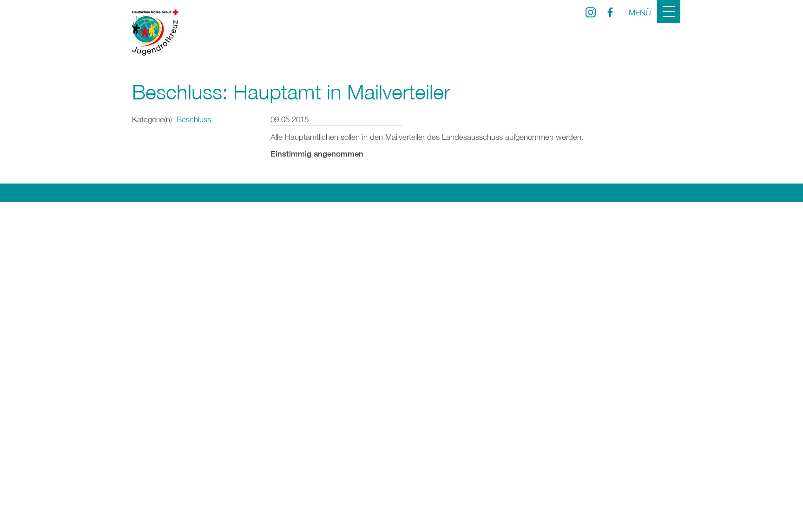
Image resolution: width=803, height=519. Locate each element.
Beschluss (194, 119)
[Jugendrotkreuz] (155, 32)
